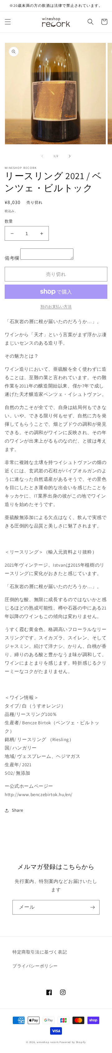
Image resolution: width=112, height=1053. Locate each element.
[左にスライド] (42, 156)
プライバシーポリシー (35, 966)
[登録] (92, 907)
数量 (9, 221)
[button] (8, 22)
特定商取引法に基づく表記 (39, 952)
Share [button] (17, 810)
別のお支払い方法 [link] (56, 306)
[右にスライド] (70, 156)
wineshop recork (48, 1042)
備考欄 (12, 258)
